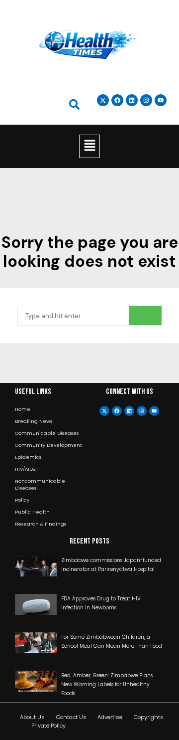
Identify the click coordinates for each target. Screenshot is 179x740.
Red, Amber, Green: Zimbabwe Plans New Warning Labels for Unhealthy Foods (107, 684)
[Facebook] (117, 411)
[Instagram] (146, 100)
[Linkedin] (132, 100)
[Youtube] (154, 411)
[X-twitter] (104, 411)
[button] (89, 146)
